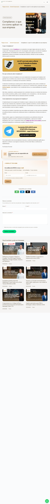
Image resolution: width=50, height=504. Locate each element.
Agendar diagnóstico (39, 154)
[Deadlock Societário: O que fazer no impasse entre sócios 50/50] (37, 248)
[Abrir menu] (47, 2)
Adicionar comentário (7, 212)
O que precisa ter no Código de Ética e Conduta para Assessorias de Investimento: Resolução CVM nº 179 (12, 304)
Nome (4, 206)
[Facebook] (33, 192)
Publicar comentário (9, 231)
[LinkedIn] (22, 192)
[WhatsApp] (17, 192)
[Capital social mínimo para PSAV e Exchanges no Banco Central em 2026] (37, 295)
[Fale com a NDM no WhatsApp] (47, 501)
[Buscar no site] (44, 2)
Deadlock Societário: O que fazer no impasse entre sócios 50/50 (34, 257)
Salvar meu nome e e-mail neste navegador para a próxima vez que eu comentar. (21, 227)
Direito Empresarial (14, 6)
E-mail (27, 206)
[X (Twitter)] (28, 192)
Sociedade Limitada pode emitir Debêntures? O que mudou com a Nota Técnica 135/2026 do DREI (12, 282)
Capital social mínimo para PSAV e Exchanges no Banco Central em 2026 (35, 303)
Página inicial (5, 6)
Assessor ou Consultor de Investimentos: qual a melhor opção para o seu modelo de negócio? (36, 282)
